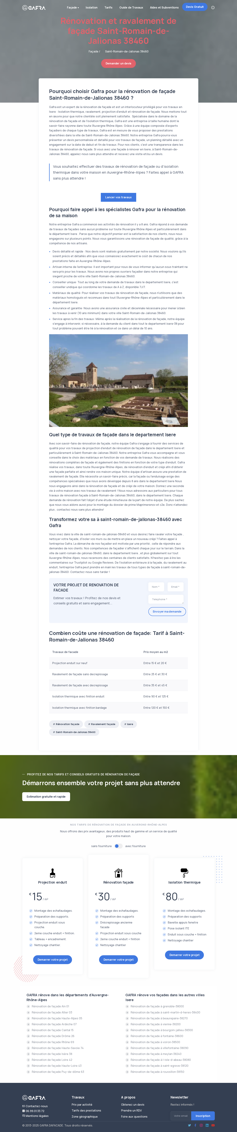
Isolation (92, 7)
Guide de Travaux (131, 7)
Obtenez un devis (132, 1104)
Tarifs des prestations (86, 1110)
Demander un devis (119, 63)
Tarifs (108, 7)
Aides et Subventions (164, 7)
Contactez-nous (36, 1106)
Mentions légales (37, 1116)
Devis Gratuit (195, 7)
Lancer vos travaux (118, 197)
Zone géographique (85, 1116)
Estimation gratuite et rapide (46, 796)
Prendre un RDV (131, 1110)
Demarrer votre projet (53, 960)
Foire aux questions (134, 1116)
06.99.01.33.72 (34, 1111)
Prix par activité (82, 1104)
